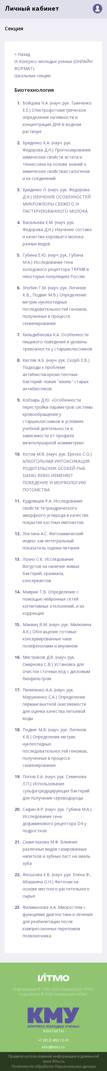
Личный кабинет (32, 9)
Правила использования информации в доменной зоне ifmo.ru (53, 1059)
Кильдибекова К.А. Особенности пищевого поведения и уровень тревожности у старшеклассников (57, 342)
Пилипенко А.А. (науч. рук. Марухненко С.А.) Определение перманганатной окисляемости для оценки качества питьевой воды (54, 704)
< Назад (22, 54)
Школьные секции (32, 75)
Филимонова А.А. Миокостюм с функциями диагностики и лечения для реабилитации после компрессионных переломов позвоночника (58, 921)
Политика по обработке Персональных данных (54, 1066)
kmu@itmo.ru (53, 1047)
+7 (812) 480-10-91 (53, 1040)
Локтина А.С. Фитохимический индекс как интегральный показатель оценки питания (53, 541)
